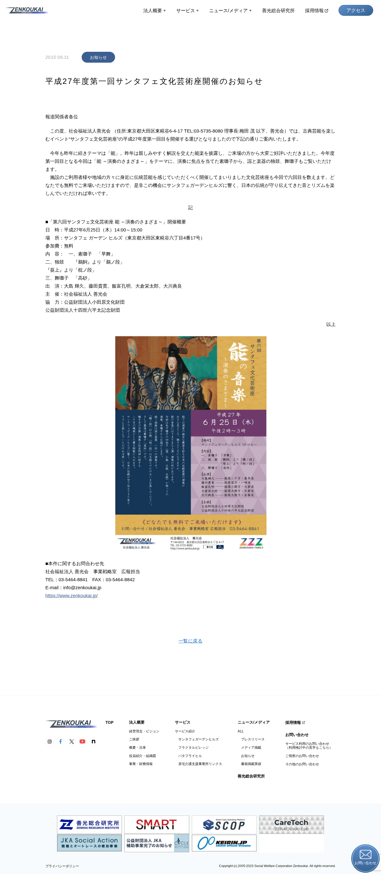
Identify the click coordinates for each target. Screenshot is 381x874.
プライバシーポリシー (62, 866)
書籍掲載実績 (249, 764)
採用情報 (314, 10)
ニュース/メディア (228, 10)
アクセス (356, 10)
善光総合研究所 (278, 10)
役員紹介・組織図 (142, 756)
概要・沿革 (137, 747)
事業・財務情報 (141, 764)
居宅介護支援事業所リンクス (198, 764)
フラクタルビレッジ (192, 747)
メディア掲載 (249, 747)
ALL (241, 731)
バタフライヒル (188, 756)
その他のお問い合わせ (302, 764)
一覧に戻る (190, 641)
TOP (109, 722)
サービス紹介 (185, 731)
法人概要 (152, 10)
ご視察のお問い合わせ (302, 756)
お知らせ (246, 756)
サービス (185, 10)
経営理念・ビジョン (144, 731)
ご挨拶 (134, 739)
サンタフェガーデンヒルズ (197, 739)
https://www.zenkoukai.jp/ (71, 595)
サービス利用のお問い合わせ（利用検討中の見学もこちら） (309, 746)
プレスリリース (251, 739)
